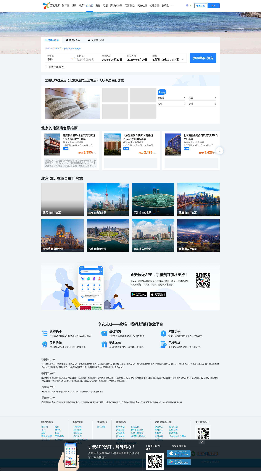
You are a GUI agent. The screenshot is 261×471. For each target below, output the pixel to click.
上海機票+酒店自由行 (69, 377)
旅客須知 (120, 427)
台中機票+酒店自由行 (183, 364)
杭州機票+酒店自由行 (125, 377)
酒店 (81, 5)
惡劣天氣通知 (137, 433)
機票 (74, 5)
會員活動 (173, 427)
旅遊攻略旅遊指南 (200, 364)
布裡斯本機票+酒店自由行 (132, 402)
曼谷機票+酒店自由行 (68, 364)
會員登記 (159, 430)
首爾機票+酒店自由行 (106, 364)
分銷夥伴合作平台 (177, 436)
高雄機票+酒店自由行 (145, 364)
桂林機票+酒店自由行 (144, 377)
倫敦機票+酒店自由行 (89, 402)
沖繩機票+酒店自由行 (96, 367)
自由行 (89, 5)
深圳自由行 (66, 391)
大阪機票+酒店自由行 (164, 364)
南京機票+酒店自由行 (99, 380)
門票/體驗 (130, 5)
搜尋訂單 (200, 5)
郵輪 (98, 5)
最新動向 (77, 430)
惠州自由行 (87, 391)
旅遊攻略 (101, 427)
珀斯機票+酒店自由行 (152, 402)
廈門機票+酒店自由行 (106, 377)
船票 (105, 5)
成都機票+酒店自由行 (200, 377)
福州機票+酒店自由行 (80, 380)
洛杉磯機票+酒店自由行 (172, 402)
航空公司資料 (137, 430)
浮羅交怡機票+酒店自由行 (109, 402)
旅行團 (65, 5)
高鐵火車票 (116, 5)
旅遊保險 (120, 430)
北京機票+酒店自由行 (50, 377)
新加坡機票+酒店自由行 (125, 364)
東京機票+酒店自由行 (87, 364)
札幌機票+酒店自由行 (77, 367)
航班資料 (135, 427)
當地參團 (154, 5)
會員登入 (159, 427)
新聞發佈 (77, 433)
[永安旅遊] (51, 6)
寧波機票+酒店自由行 (117, 380)
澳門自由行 (45, 391)
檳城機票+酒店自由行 (115, 367)
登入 (213, 5)
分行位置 (77, 436)
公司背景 (77, 427)
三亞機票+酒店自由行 (88, 377)
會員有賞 (159, 436)
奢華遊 (165, 5)
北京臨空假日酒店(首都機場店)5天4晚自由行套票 (138, 137)
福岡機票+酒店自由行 (58, 367)
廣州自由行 (56, 391)
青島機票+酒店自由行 (181, 377)
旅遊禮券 (120, 433)
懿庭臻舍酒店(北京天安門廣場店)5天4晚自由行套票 (79, 137)
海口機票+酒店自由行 (61, 380)
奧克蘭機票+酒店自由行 (69, 402)
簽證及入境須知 (138, 436)
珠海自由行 (98, 391)
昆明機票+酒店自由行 (163, 377)
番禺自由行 (77, 391)
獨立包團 (142, 5)
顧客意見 (173, 430)
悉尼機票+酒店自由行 (50, 402)
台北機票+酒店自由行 (50, 364)
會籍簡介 (159, 433)
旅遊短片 (120, 436)
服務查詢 (173, 433)
